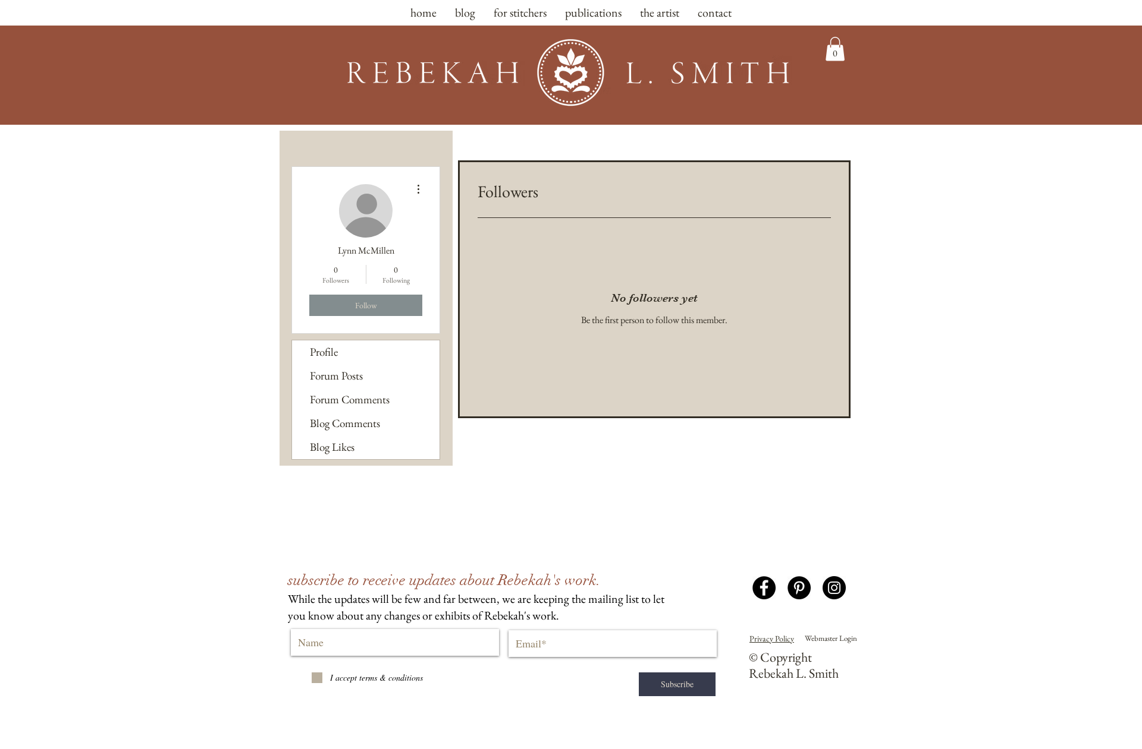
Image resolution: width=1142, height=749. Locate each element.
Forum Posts (336, 375)
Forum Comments (350, 399)
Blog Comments (345, 423)
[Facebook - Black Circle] (764, 587)
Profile (324, 352)
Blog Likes (332, 447)
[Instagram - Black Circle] (834, 587)
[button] (835, 49)
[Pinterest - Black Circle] (799, 587)
